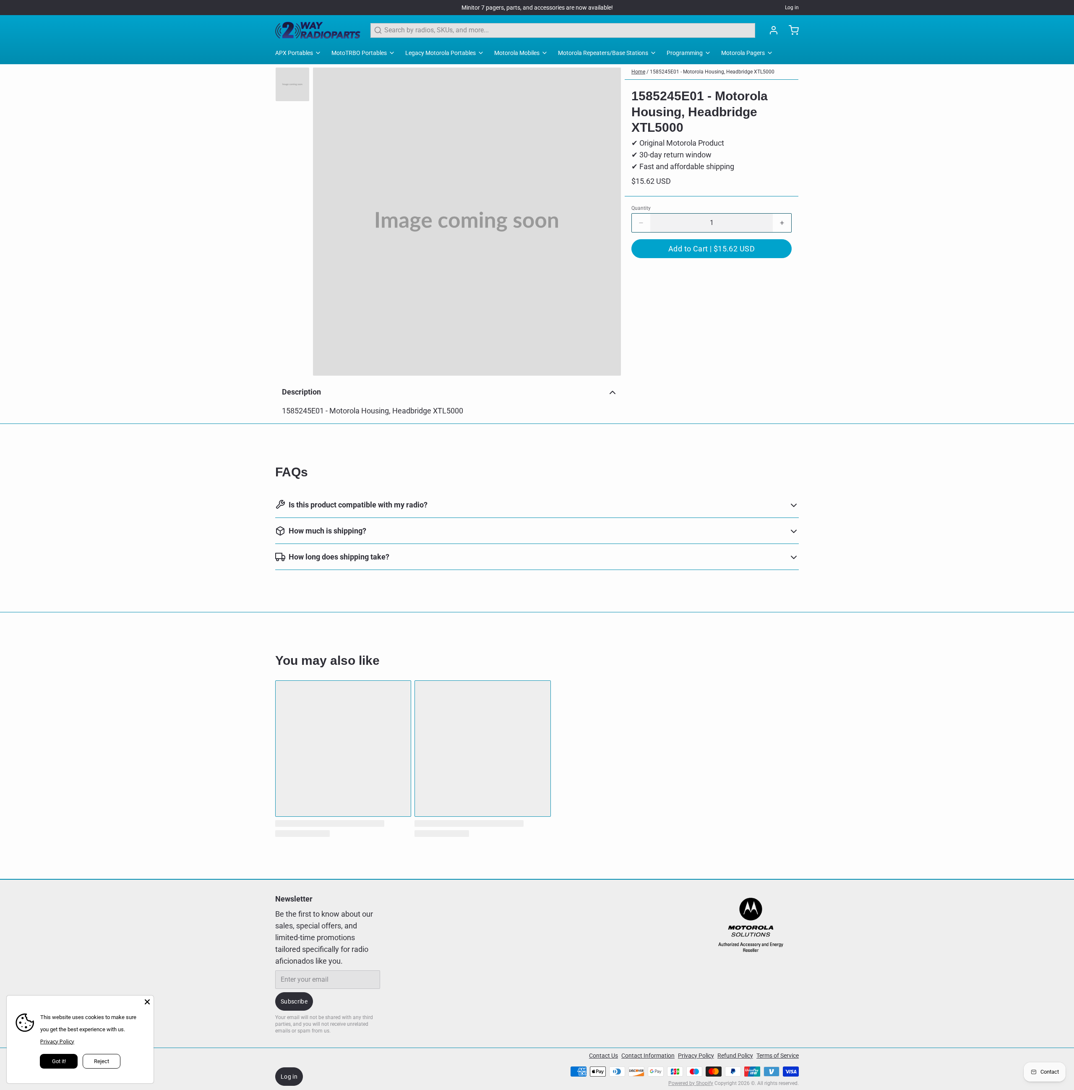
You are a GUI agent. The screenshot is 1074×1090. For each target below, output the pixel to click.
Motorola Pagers (743, 53)
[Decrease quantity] (641, 223)
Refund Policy (735, 1055)
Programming (685, 53)
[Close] (147, 1002)
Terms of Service (777, 1055)
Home (638, 72)
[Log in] (770, 30)
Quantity (641, 208)
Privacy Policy (696, 1055)
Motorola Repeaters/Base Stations (603, 53)
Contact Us (603, 1055)
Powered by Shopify (690, 1083)
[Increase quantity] (782, 223)
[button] (711, 248)
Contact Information (648, 1055)
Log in (792, 7)
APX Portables (294, 53)
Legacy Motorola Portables (440, 53)
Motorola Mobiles (517, 53)
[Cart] (790, 30)
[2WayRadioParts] (317, 30)
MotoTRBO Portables (359, 53)
